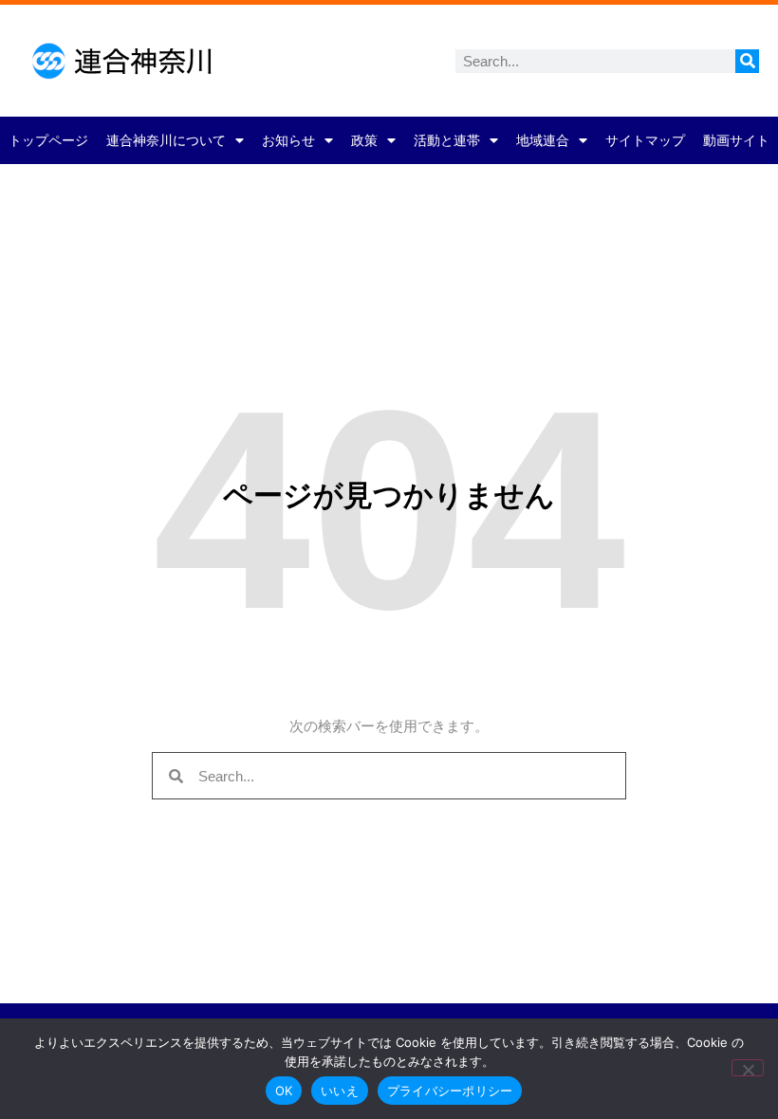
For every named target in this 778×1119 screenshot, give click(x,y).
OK (284, 1090)
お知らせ (288, 140)
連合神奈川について (166, 140)
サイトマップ (645, 140)
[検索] (747, 61)
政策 (364, 140)
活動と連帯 (447, 140)
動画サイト (736, 140)
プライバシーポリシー (450, 1090)
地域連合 (542, 140)
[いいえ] (748, 1067)
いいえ (340, 1090)
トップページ (48, 140)
